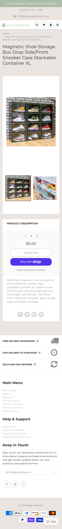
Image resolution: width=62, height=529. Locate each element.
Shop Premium (35, 505)
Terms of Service (13, 407)
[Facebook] (6, 484)
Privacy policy (11, 400)
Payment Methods (14, 430)
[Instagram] (23, 484)
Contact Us (27, 9)
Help (39, 9)
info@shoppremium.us (33, 16)
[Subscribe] (55, 472)
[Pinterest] (15, 484)
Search (7, 393)
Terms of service (12, 404)
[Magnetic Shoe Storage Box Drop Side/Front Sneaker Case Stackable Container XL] (31, 122)
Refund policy (11, 411)
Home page (10, 390)
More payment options (31, 269)
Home (6, 33)
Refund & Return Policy (16, 437)
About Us (8, 397)
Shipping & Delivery (14, 433)
